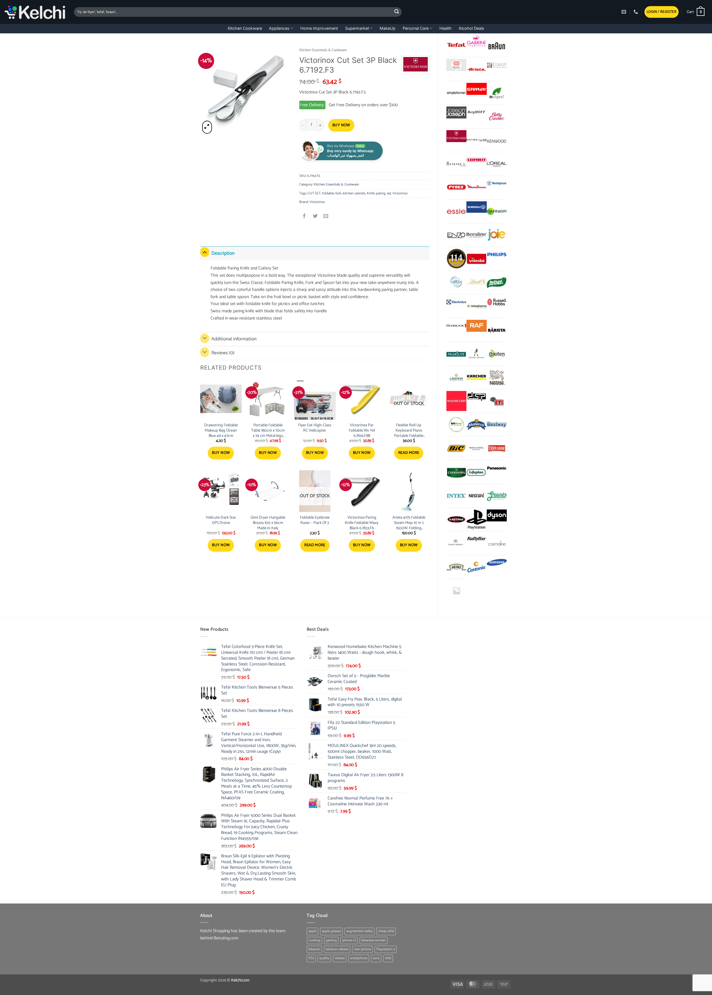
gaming (331, 940)
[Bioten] (497, 353)
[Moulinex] (476, 187)
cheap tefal (386, 931)
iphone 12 (349, 940)
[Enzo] (456, 235)
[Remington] (456, 325)
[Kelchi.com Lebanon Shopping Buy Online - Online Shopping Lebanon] (35, 12)
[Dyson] (497, 515)
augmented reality (359, 931)
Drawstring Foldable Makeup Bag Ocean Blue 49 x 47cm (221, 430)
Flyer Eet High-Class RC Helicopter (314, 428)
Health (445, 28)
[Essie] (456, 211)
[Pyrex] (456, 187)
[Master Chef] (456, 401)
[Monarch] (476, 424)
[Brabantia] (456, 590)
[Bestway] (497, 424)
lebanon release (337, 949)
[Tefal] (456, 45)
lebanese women (373, 940)
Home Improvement (319, 28)
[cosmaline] (497, 543)
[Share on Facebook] (305, 216)
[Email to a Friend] (326, 216)
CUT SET (314, 193)
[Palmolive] (456, 353)
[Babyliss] (476, 539)
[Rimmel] (456, 163)
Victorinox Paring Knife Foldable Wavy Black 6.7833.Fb (362, 523)
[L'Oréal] (497, 163)
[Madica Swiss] (476, 448)
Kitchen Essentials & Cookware (323, 50)
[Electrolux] (456, 302)
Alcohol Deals (471, 28)
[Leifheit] (476, 159)
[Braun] (497, 45)
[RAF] (476, 325)
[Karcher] (476, 377)
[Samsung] (497, 563)
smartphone (358, 958)
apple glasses (331, 931)
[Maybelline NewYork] (476, 140)
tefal (388, 958)
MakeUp (387, 28)
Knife (371, 193)
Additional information (233, 339)
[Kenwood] (497, 140)
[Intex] (456, 496)
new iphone (362, 949)
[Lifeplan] (476, 472)
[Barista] (497, 329)
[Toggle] (204, 252)
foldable (328, 193)
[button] (661, 12)
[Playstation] (476, 519)
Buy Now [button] (221, 453)
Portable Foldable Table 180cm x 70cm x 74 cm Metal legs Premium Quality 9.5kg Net (268, 430)
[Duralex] (456, 282)
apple (312, 931)
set (389, 193)
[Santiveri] (497, 282)
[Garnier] (497, 211)
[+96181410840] (636, 11)
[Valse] (456, 65)
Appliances (279, 28)
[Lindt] (476, 282)
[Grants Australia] (497, 496)
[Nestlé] (497, 377)
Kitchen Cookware (245, 28)
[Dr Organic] (497, 93)
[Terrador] (497, 448)
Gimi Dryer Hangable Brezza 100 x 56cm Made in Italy (268, 523)
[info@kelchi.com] (624, 11)
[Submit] (396, 12)
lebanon (314, 949)
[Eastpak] (456, 519)
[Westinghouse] (497, 183)
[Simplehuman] (456, 93)
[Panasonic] (497, 468)
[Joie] (497, 235)
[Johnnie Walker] (476, 353)
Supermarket (357, 28)
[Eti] (497, 401)
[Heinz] (456, 567)
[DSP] (476, 397)
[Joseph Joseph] (456, 112)
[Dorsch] (497, 65)
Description (222, 253)
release (340, 958)
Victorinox (400, 193)
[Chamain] (456, 472)
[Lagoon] (456, 377)
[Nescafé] (476, 496)
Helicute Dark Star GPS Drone (221, 520)
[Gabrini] (476, 41)
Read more (408, 453)
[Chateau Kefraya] (456, 543)
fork (338, 193)
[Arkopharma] (476, 306)
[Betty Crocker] (497, 116)
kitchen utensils (354, 193)
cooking (314, 940)
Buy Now (341, 125)
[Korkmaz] (476, 207)
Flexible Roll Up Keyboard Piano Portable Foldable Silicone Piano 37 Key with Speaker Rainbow (408, 430)
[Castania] (476, 567)
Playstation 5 (385, 949)
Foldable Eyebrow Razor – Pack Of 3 (315, 520)
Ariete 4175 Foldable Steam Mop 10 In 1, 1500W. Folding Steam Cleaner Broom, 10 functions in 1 (408, 523)
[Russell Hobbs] (497, 302)
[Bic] (456, 448)
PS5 (311, 958)
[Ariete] (476, 69)
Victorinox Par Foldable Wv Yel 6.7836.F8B (362, 430)
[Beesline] (476, 235)
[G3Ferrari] (476, 88)
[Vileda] (476, 258)
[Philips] (497, 254)
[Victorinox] (456, 136)
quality (324, 958)
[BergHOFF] (476, 112)
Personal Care (416, 28)
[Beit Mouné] (456, 424)
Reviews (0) (222, 353)
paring (380, 193)
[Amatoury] (456, 258)
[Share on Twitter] (315, 216)
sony (376, 958)
